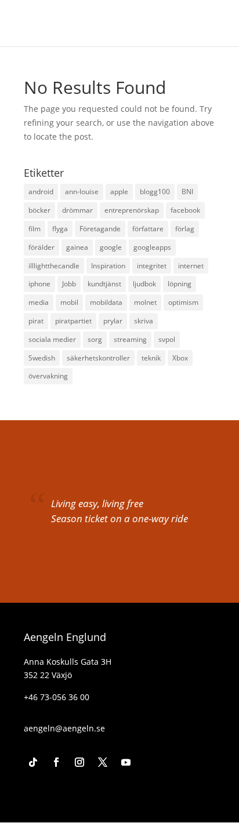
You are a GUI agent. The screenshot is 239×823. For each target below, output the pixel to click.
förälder (41, 247)
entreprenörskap (131, 210)
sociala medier (52, 339)
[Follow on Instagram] (79, 762)
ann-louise (82, 191)
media (38, 302)
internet (191, 266)
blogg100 (155, 191)
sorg (95, 339)
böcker (39, 210)
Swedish (41, 358)
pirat (36, 321)
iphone (39, 284)
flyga (60, 229)
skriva (143, 321)
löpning (179, 284)
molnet (145, 302)
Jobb (69, 284)
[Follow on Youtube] (126, 762)
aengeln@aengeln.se (64, 728)
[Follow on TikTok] (33, 762)
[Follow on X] (102, 762)
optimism (183, 302)
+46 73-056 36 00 (56, 696)
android (40, 191)
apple (119, 191)
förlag (184, 229)
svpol (166, 339)
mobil (69, 302)
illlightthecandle (53, 266)
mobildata (106, 302)
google (111, 247)
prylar (112, 321)
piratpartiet (73, 321)
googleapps (152, 247)
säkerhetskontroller (98, 358)
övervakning (48, 376)
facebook (185, 210)
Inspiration (108, 266)
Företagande (100, 229)
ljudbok (144, 284)
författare (148, 229)
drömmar (77, 210)
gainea (77, 247)
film (34, 229)
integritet (151, 266)
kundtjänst (104, 284)
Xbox (180, 358)
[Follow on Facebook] (56, 762)
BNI (187, 191)
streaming (130, 339)
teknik (151, 358)
